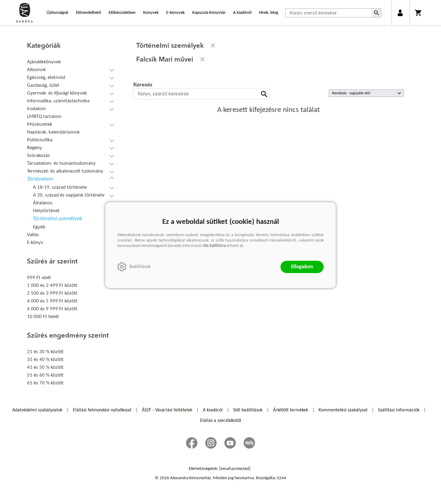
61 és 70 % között (45, 383)
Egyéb (39, 227)
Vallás (33, 234)
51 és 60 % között (45, 375)
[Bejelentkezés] (400, 13)
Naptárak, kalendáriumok (53, 132)
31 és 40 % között (45, 359)
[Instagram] (211, 443)
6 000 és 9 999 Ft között (52, 308)
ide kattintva (214, 246)
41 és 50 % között (45, 367)
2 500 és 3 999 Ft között (52, 293)
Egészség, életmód (46, 77)
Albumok (36, 69)
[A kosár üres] (419, 13)
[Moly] (249, 443)
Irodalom (36, 108)
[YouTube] (230, 443)
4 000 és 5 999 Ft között (52, 301)
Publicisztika (39, 140)
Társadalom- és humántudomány (61, 163)
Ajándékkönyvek (44, 62)
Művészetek (39, 124)
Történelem (40, 179)
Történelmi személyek (57, 219)
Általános (42, 203)
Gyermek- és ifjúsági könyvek (57, 93)
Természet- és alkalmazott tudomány (65, 171)
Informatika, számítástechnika (58, 101)
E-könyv (35, 242)
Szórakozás (38, 155)
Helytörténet (46, 210)
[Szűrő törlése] (213, 46)
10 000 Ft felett (43, 316)
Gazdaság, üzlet (43, 85)
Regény (34, 147)
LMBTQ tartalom (44, 116)
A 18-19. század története (60, 187)
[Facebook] (192, 443)
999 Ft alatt (39, 277)
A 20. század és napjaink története (68, 195)
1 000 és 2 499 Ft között (52, 285)
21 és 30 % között (45, 351)
